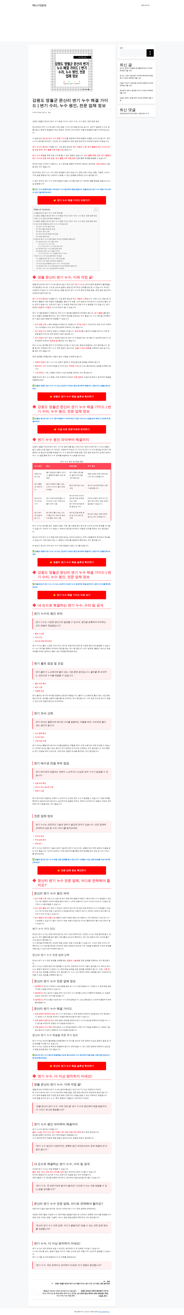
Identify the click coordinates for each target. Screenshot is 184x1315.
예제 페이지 (145, 5)
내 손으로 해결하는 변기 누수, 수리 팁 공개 (51, 224)
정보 (108, 1281)
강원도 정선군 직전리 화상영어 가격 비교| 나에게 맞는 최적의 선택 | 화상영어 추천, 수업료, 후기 (93, 1293)
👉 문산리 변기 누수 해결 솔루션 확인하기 (72, 1066)
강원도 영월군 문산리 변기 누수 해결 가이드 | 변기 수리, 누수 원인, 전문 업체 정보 (66, 216)
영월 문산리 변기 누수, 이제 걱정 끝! (49, 213)
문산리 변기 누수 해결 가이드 (49, 251)
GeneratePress (104, 1312)
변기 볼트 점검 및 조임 (47, 229)
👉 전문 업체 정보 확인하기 (71, 870)
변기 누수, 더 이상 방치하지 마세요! (48, 256)
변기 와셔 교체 (44, 231)
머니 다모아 (39, 5)
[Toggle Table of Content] (94, 210)
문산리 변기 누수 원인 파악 (48, 242)
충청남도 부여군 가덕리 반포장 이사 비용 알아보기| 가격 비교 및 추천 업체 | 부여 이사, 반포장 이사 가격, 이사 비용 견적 (59, 1293)
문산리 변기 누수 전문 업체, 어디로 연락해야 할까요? (55, 239)
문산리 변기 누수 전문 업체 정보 (50, 248)
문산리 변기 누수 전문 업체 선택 (52, 246)
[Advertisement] (92, 26)
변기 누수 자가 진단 (48, 244)
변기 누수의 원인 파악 (47, 226)
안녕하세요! (124, 113)
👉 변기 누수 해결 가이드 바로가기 (71, 200)
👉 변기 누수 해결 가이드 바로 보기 (72, 595)
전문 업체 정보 (44, 236)
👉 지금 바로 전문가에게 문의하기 (72, 429)
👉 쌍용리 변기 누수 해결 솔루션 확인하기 (72, 396)
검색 (121, 48)
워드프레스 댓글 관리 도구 (139, 113)
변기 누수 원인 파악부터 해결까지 (48, 218)
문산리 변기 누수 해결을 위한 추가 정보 (54, 253)
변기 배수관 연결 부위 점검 (48, 234)
